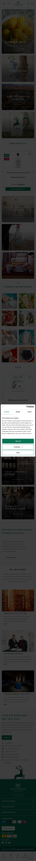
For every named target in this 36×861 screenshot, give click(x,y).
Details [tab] (18, 411)
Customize (17, 447)
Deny (18, 452)
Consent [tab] (6, 411)
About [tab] (29, 411)
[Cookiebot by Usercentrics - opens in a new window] (26, 407)
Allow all (18, 441)
